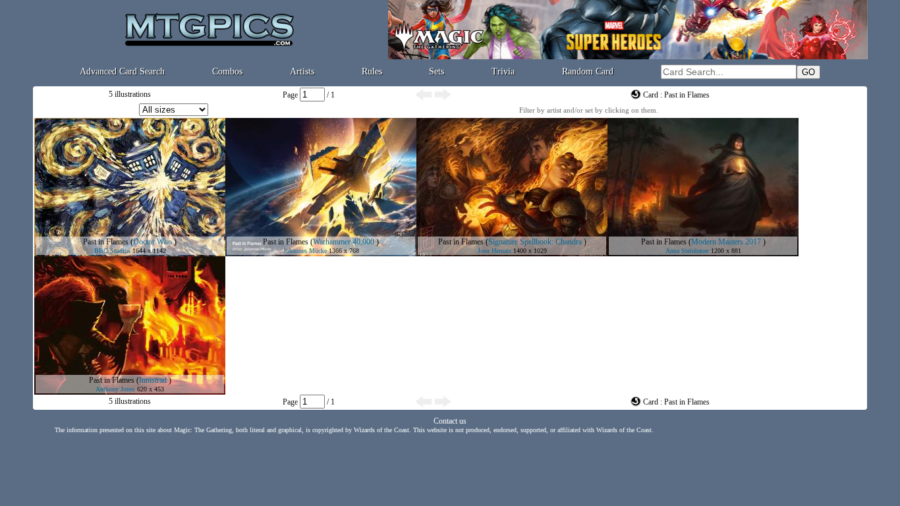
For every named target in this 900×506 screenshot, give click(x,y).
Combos (227, 71)
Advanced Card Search (122, 71)
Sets (436, 71)
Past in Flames (105, 241)
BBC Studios (112, 250)
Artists (302, 71)
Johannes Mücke (305, 250)
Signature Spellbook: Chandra (535, 241)
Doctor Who (152, 241)
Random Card (587, 71)
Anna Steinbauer (687, 250)
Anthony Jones (115, 389)
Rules (372, 71)
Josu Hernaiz (494, 250)
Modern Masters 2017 (726, 241)
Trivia (503, 71)
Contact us (450, 421)
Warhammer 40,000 (343, 241)
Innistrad (153, 380)
